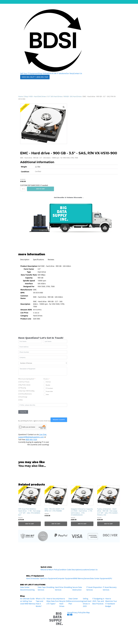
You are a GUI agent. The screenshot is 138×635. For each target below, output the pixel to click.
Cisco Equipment (50, 578)
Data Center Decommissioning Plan (76, 601)
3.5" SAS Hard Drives (54, 96)
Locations (85, 569)
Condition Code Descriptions (70, 569)
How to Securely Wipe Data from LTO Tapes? (52, 601)
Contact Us (78, 73)
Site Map (86, 612)
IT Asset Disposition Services (94, 588)
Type (29, 272)
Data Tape (39, 578)
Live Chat (42, 434)
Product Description (28, 266)
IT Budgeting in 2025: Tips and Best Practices (98, 601)
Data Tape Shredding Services (46, 588)
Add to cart (40, 189)
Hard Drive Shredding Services (63, 588)
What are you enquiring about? (26, 379)
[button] (63, 107)
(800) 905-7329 (31, 439)
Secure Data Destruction (77, 588)
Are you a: (46, 379)
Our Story (70, 73)
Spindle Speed (29, 280)
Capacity (28, 278)
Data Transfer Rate (29, 275)
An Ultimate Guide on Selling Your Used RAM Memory (27, 601)
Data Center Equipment (99, 578)
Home (20, 96)
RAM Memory (79, 578)
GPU (110, 578)
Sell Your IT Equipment (29, 73)
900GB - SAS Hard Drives (73, 96)
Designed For (28, 286)
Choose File (23, 412)
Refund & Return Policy (50, 569)
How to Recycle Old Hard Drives (64, 602)
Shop (26, 96)
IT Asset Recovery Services (110, 588)
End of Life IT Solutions (57, 73)
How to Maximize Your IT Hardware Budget (111, 602)
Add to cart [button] (29, 524)
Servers (87, 578)
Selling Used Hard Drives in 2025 (87, 602)
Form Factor (29, 269)
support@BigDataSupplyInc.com (31, 437)
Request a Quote (59, 419)
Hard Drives (30, 578)
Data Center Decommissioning (27, 588)
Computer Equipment (65, 578)
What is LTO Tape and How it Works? (40, 602)
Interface (29, 283)
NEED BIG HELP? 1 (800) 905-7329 (35, 77)
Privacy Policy (77, 612)
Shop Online (43, 73)
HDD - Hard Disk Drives (37, 96)
